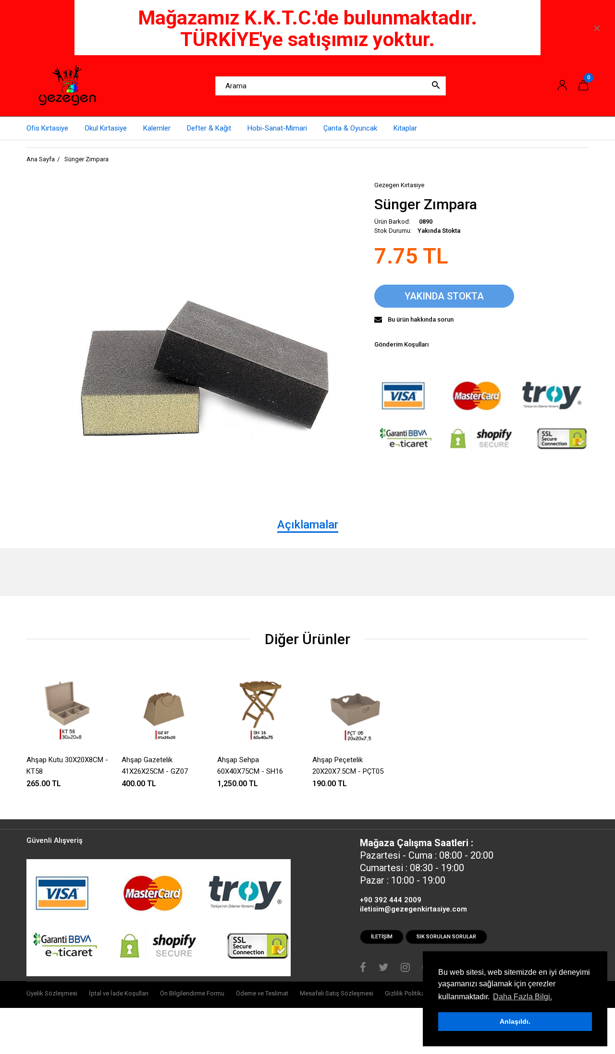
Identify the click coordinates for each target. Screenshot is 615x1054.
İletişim (382, 937)
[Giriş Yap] (562, 86)
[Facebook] (363, 968)
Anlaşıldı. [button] (515, 1021)
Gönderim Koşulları (401, 344)
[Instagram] (405, 968)
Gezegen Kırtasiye (399, 185)
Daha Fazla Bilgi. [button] (522, 997)
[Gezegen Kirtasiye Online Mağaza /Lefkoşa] (67, 85)
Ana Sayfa (40, 159)
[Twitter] (383, 968)
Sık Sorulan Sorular (446, 937)
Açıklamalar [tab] (307, 524)
